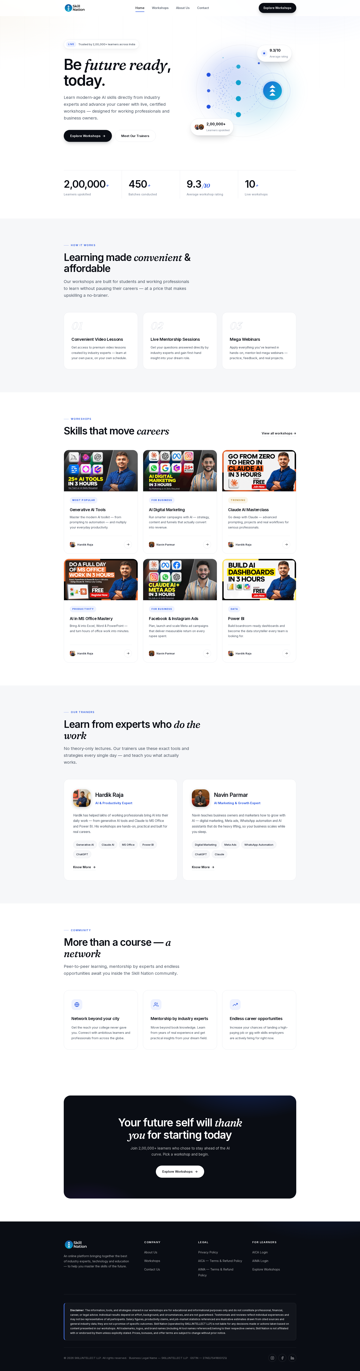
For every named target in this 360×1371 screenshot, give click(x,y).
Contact (203, 8)
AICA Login (260, 1252)
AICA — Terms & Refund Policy (220, 1261)
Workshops (160, 8)
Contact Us (152, 1269)
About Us (183, 8)
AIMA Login (260, 1261)
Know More (84, 867)
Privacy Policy (208, 1252)
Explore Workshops (277, 8)
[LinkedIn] (292, 1358)
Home (139, 8)
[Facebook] (282, 1358)
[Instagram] (272, 1358)
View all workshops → (279, 433)
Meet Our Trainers (135, 136)
